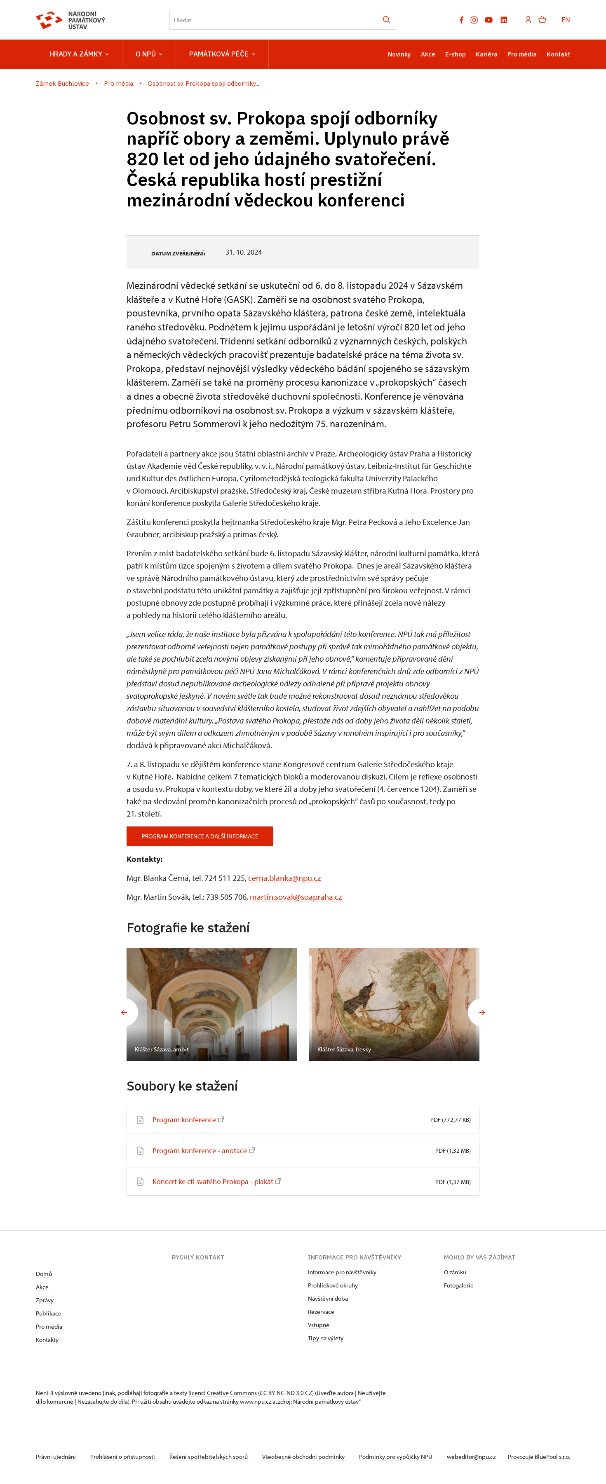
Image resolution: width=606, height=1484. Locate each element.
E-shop (455, 54)
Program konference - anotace (200, 1150)
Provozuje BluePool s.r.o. (539, 1457)
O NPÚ (146, 54)
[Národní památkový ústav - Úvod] (71, 20)
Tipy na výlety (325, 1338)
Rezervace (321, 1311)
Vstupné (318, 1325)
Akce (428, 54)
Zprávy (45, 1300)
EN (565, 19)
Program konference (184, 1119)
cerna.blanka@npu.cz (284, 878)
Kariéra (487, 54)
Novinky (399, 54)
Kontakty (47, 1340)
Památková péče (219, 54)
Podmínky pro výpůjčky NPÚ (396, 1457)
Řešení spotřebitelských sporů (209, 1457)
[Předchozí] (124, 1012)
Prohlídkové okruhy (333, 1285)
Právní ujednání (56, 1457)
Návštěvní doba (328, 1298)
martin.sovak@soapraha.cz (296, 897)
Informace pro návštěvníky (342, 1272)
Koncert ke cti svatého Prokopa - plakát (213, 1181)
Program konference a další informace (200, 836)
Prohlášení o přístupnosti (123, 1457)
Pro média (522, 54)
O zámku (455, 1272)
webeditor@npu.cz (471, 1457)
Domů (44, 1274)
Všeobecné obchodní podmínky (304, 1457)
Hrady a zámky (75, 54)
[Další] (482, 1012)
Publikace (48, 1313)
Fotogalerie (459, 1285)
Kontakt (558, 54)
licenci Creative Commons (222, 1393)
